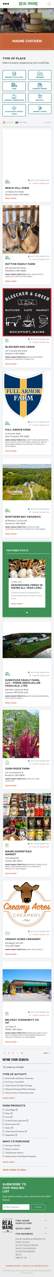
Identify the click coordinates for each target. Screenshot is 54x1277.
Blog (18, 1254)
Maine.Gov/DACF (13, 1266)
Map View (23, 122)
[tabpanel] (27, 578)
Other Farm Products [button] (15, 1131)
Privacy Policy (41, 1266)
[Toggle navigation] (6, 4)
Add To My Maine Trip (40, 180)
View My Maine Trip (40, 183)
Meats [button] (8, 1128)
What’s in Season (25, 1248)
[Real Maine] (28, 3)
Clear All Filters (14, 1067)
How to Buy (22, 1242)
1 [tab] (27, 612)
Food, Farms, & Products (30, 1239)
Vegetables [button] (10, 1135)
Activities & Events (26, 1245)
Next (46, 1053)
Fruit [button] (7, 1117)
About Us (21, 1258)
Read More (11, 198)
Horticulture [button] (11, 1124)
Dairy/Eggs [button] (10, 1110)
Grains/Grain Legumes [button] (15, 1120)
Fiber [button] (8, 1113)
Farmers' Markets (19, 593)
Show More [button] (9, 1098)
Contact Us (27, 1266)
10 (22, 1053)
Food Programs (25, 1251)
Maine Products (24, 596)
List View (9, 122)
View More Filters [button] (14, 1170)
